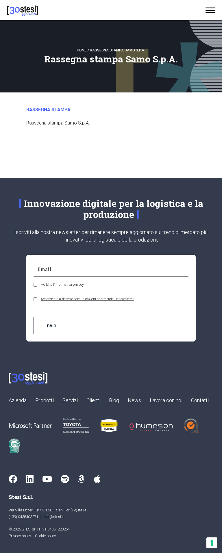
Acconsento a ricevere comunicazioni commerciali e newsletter (87, 299)
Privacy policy (20, 536)
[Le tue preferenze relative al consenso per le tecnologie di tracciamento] (211, 542)
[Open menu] (210, 10)
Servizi (70, 400)
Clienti (93, 400)
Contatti (200, 400)
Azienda (18, 400)
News (134, 400)
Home (82, 50)
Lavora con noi (166, 400)
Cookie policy (45, 536)
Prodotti (44, 400)
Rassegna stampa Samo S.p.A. (58, 123)
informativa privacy (69, 285)
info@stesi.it (54, 517)
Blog (114, 400)
